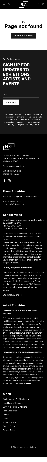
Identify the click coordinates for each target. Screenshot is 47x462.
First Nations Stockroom (13, 403)
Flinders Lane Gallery (27, 447)
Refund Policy (9, 426)
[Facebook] (4, 180)
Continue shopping (23, 36)
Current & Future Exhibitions (15, 407)
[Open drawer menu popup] (4, 4)
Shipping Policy (9, 422)
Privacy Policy (27, 119)
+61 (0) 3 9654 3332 (12, 171)
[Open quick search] (9, 4)
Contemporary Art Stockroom (16, 399)
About (5, 418)
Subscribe (11, 102)
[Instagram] (9, 180)
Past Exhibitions (10, 411)
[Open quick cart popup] (42, 4)
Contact (6, 414)
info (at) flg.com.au (11, 174)
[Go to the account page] (38, 4)
